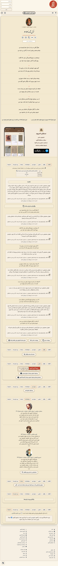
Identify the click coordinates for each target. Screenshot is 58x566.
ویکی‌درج (26, 174)
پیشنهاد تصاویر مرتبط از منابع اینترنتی (30, 373)
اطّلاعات (49, 164)
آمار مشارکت (22, 549)
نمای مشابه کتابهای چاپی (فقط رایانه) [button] (18, 340)
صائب (34, 27)
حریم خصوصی (22, 557)
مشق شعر (34, 164)
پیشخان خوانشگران (21, 543)
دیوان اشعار (29, 27)
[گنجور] (53, 4)
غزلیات (24, 27)
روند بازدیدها (15, 164)
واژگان (44, 164)
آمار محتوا (51, 557)
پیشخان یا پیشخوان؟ (21, 544)
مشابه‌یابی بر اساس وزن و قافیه (29, 472)
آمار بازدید (23, 551)
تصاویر (39, 164)
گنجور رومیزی (22, 531)
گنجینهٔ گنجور (22, 537)
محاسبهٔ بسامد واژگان (29, 354)
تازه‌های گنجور (50, 543)
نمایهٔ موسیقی (50, 537)
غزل (26, 172)
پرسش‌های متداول (49, 552)
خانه (52, 529)
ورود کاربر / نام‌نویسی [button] (30, 13)
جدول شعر (51, 533)
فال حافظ (51, 535)
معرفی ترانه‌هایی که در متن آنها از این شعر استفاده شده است (30, 485)
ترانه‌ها (21, 164)
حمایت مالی (51, 555)
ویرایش (24, 201)
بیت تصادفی (50, 531)
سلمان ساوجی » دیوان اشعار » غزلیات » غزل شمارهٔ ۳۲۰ (29, 411)
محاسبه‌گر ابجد (22, 539)
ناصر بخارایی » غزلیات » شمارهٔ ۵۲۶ (29, 434)
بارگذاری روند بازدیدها (29, 499)
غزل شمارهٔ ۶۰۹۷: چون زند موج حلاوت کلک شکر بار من (43, 120)
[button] (55, 12)
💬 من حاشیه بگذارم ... (16, 513)
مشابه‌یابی (51, 541)
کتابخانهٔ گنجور (22, 535)
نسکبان (23, 546)
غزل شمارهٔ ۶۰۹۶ (29, 32)
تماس (24, 555)
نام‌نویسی (33, 518)
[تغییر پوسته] (3, 562)
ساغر (24, 533)
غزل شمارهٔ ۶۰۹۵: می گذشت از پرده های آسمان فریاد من (14, 120)
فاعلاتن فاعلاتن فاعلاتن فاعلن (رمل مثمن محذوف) (27, 171)
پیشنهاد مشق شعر (29, 390)
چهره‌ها (51, 554)
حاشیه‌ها (9, 164)
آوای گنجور (23, 541)
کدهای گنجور (22, 529)
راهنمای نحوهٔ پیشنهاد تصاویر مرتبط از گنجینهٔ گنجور (30, 377)
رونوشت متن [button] (47, 340)
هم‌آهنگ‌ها (27, 164)
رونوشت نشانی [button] (35, 340)
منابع (24, 553)
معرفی (52, 550)
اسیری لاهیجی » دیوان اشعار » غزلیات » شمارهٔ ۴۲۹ (29, 457)
